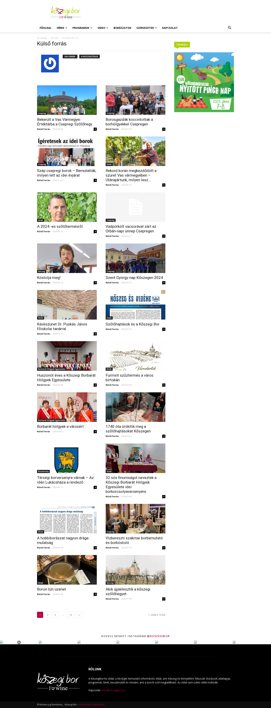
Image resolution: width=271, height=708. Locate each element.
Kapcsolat (170, 28)
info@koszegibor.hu (113, 690)
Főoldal (46, 28)
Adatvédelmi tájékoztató (92, 704)
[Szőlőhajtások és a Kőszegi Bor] (135, 305)
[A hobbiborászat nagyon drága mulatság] (67, 518)
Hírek (60, 28)
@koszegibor (158, 636)
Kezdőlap (42, 38)
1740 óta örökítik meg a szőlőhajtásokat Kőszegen (128, 428)
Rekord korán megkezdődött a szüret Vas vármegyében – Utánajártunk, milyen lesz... (131, 175)
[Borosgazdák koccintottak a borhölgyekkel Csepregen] (135, 100)
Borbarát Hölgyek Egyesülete (51, 369)
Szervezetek (145, 28)
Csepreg (42, 113)
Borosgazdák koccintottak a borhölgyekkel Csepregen (129, 121)
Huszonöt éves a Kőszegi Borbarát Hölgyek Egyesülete (66, 377)
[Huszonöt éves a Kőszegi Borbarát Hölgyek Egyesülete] (67, 356)
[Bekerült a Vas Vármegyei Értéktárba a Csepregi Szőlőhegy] (67, 100)
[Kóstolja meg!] (67, 258)
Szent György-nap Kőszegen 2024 (134, 277)
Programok (80, 28)
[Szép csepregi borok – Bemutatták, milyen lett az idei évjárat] (67, 151)
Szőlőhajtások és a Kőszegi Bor (132, 324)
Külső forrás (43, 129)
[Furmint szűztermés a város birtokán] (135, 356)
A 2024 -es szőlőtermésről (60, 226)
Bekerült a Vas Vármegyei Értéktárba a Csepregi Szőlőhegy (64, 121)
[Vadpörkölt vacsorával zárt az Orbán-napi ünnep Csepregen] (135, 207)
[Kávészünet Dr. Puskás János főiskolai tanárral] (67, 305)
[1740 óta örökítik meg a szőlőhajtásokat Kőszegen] (135, 407)
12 (71, 614)
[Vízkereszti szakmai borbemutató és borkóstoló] (135, 518)
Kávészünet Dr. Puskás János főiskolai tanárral (62, 326)
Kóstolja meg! (48, 277)
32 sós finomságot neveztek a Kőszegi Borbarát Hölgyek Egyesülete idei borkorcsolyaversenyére (131, 484)
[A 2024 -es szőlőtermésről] (67, 207)
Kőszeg (41, 271)
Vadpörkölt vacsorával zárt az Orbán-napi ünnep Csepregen (131, 228)
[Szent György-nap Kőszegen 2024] (135, 258)
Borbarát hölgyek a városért (60, 426)
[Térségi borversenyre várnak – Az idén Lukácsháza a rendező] (67, 458)
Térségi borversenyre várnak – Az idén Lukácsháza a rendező (65, 479)
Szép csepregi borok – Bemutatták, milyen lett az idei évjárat (66, 173)
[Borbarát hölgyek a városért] (67, 407)
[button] (229, 28)
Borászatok (122, 28)
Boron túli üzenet (51, 589)
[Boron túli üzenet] (67, 570)
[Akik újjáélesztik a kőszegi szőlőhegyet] (135, 570)
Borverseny (43, 471)
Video (101, 28)
